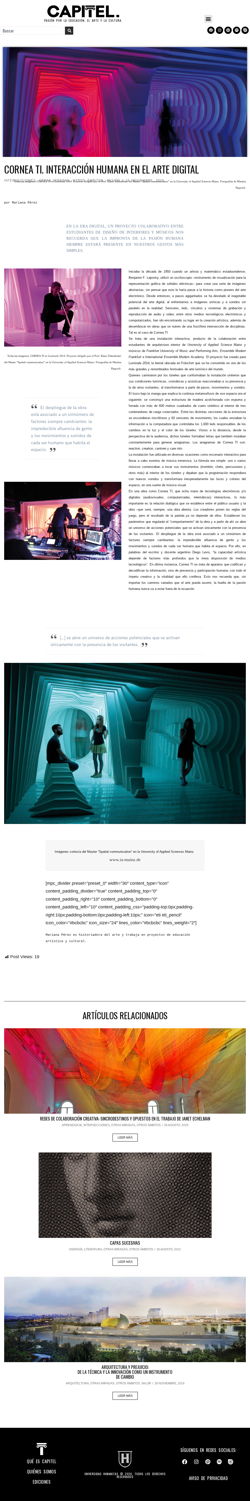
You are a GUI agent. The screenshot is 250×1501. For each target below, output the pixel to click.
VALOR (146, 1383)
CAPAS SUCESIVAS (125, 1243)
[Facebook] (211, 30)
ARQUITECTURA (77, 1383)
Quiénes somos (41, 1471)
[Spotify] (236, 30)
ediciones (42, 1482)
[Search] (69, 31)
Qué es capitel (41, 1461)
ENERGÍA (76, 1249)
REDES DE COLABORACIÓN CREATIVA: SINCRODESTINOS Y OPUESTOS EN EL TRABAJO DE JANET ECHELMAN (125, 1118)
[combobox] (31, 31)
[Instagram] (219, 30)
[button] (208, 19)
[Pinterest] (228, 30)
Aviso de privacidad (208, 1478)
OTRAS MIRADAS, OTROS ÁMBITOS (136, 1125)
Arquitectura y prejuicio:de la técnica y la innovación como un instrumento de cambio (125, 1372)
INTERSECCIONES (96, 1125)
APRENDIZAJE (72, 1125)
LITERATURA (93, 1249)
